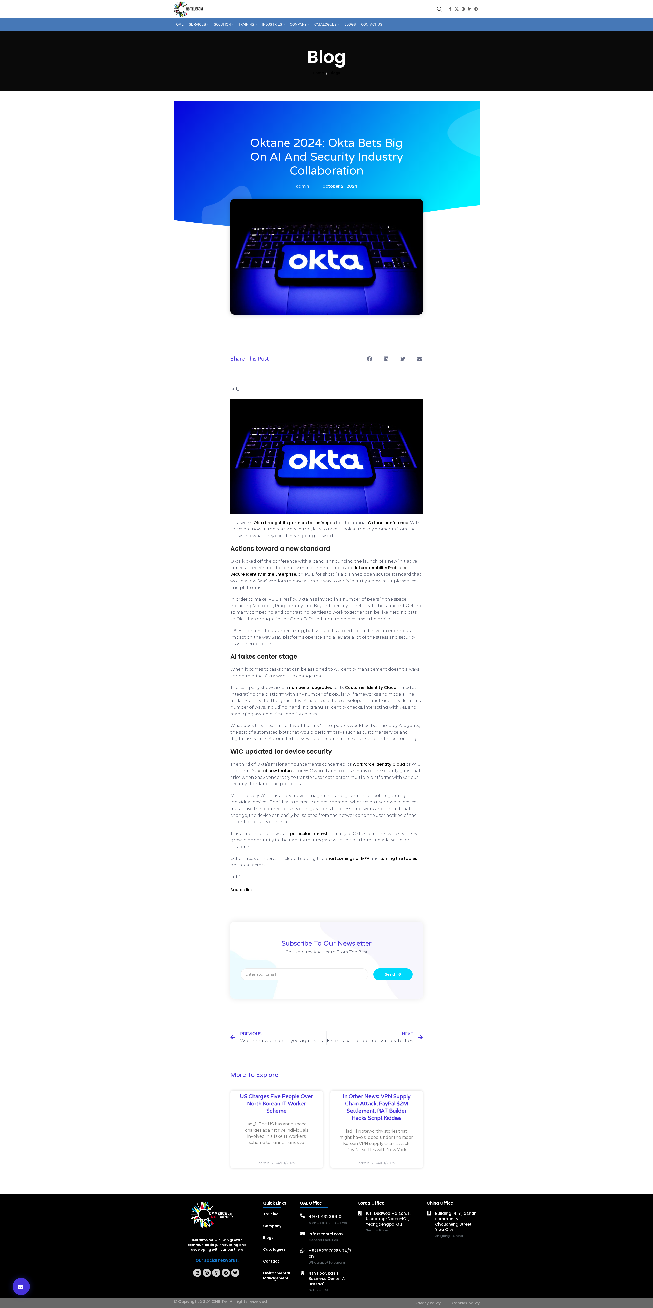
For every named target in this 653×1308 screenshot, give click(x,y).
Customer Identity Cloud (370, 687)
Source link (241, 890)
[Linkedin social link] (470, 9)
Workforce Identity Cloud (379, 764)
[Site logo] (189, 8)
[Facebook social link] (450, 9)
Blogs (335, 72)
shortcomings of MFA (347, 858)
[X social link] (456, 9)
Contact (271, 1261)
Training (271, 1214)
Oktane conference (388, 523)
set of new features (275, 771)
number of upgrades (310, 687)
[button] (21, 1286)
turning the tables (398, 858)
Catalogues (274, 1249)
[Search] (439, 9)
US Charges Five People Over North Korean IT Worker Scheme (276, 1104)
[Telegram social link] (476, 9)
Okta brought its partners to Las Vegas (294, 523)
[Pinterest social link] (463, 9)
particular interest (309, 834)
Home (318, 72)
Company (272, 1225)
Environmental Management (276, 1276)
